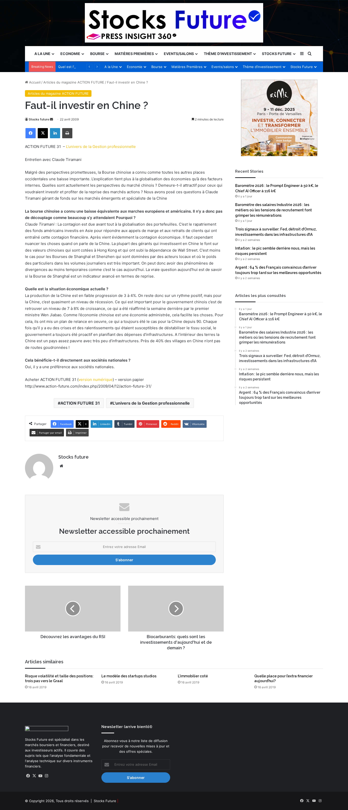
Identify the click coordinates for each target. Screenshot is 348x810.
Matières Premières (134, 53)
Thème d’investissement (228, 53)
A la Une (42, 53)
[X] (43, 133)
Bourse (97, 53)
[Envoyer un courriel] (51, 119)
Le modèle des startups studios (128, 676)
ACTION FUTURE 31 (80, 403)
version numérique (95, 379)
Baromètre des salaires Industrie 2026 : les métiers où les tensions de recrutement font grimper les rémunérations (273, 210)
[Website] (61, 466)
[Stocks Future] (174, 23)
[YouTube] (40, 776)
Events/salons (179, 53)
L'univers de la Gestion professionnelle (151, 403)
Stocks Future (277, 53)
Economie (70, 53)
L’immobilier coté (193, 676)
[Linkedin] (55, 133)
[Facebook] (30, 133)
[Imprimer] (67, 133)
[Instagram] (46, 776)
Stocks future (39, 119)
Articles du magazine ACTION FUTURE (73, 82)
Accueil (34, 82)
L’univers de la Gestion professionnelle (101, 146)
